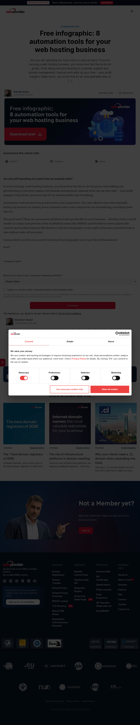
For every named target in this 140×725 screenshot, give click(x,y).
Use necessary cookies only (69, 389)
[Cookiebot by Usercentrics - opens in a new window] (117, 334)
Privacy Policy (79, 359)
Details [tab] (70, 341)
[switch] (55, 378)
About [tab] (111, 341)
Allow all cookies (110, 389)
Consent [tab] (29, 341)
